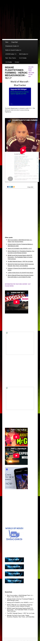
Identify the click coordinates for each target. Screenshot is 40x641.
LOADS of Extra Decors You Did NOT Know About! (20, 272)
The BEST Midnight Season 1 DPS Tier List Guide (20, 261)
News (6, 42)
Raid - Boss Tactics (10, 58)
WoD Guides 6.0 (23, 54)
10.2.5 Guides (23, 58)
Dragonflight (14, 42)
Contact (17, 62)
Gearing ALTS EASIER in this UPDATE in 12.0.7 (20, 248)
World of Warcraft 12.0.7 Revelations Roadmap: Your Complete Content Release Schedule (20, 605)
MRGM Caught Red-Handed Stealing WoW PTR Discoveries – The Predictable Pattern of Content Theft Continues (20, 257)
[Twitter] (10, 187)
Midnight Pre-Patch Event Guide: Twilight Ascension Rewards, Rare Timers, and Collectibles (20, 616)
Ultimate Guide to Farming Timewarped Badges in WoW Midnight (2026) (20, 599)
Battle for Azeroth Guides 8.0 (13, 50)
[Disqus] (20, 213)
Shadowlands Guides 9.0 (12, 46)
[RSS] (14, 187)
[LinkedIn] (12, 187)
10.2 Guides (8, 62)
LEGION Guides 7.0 (10, 54)
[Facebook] (8, 187)
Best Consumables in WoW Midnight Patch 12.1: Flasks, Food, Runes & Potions (20, 596)
